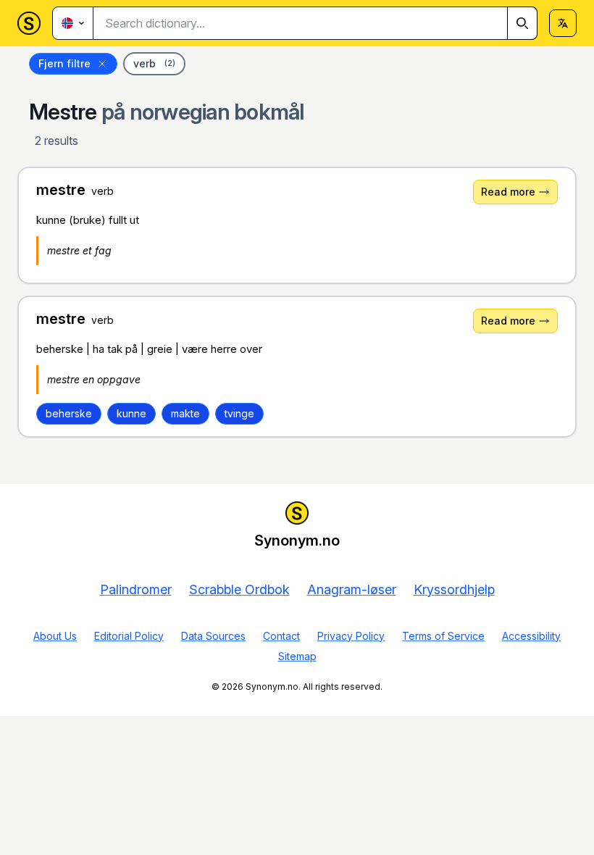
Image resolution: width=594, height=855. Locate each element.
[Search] (522, 23)
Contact (281, 636)
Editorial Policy (129, 636)
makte (185, 413)
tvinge (239, 413)
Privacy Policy (351, 636)
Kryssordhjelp (454, 589)
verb (154, 63)
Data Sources (213, 636)
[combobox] (315, 23)
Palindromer (136, 589)
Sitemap (297, 656)
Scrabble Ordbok (239, 589)
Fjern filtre (64, 63)
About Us (55, 636)
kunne (131, 413)
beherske (69, 413)
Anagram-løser (351, 589)
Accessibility (531, 636)
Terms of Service (443, 636)
